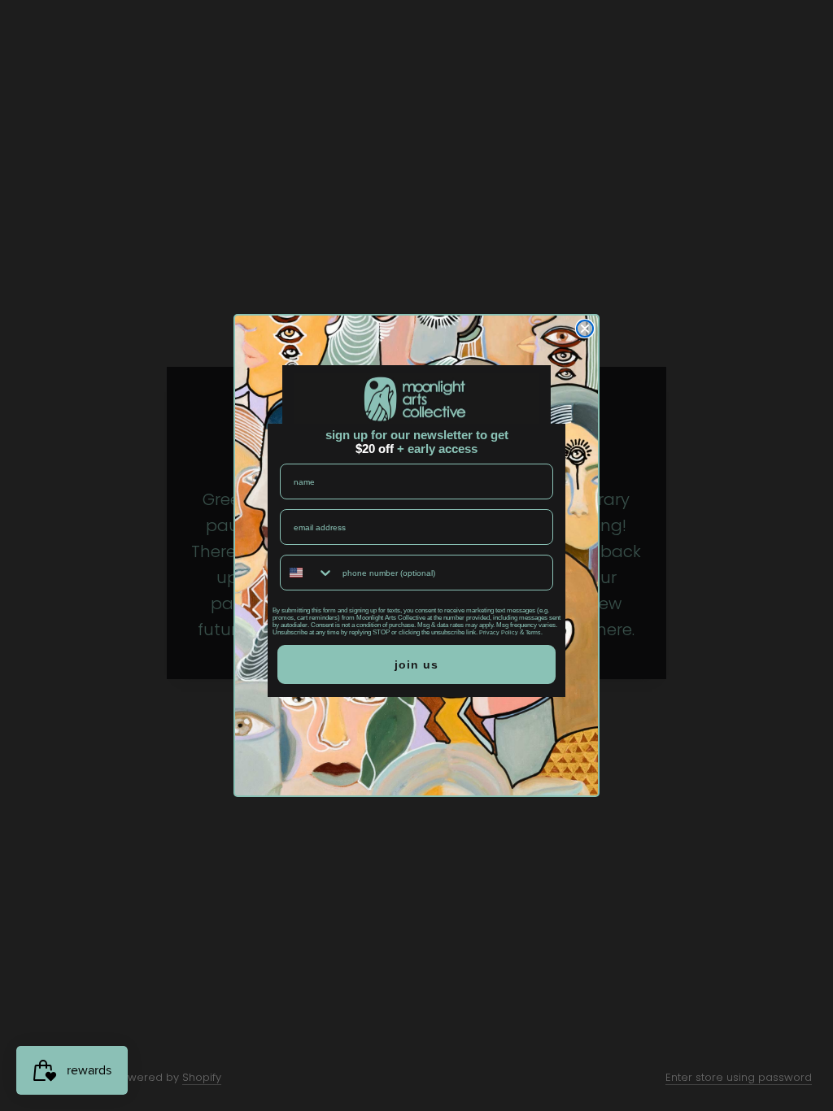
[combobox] (307, 573)
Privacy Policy (498, 632)
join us (416, 664)
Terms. (534, 632)
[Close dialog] (585, 328)
